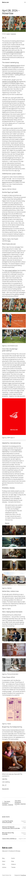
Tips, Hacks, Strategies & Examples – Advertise (7, 803)
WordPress (23, 875)
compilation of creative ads (14, 52)
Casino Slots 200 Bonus (9, 838)
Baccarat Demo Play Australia (8, 833)
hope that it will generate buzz (14, 73)
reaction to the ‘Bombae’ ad (10, 81)
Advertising (13, 34)
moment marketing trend (12, 65)
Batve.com (5, 2)
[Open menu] (25, 2)
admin (8, 34)
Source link (5, 789)
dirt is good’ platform (11, 270)
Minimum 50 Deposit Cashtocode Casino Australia (11, 827)
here (9, 241)
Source (7, 523)
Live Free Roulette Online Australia (7, 821)
